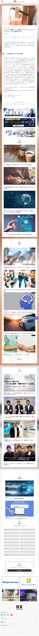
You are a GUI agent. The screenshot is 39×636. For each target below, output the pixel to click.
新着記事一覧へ (19, 359)
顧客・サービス (6, 33)
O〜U (5, 551)
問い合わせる (19, 570)
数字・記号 (6, 554)
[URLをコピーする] (31, 37)
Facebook (5, 615)
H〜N (22, 548)
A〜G (5, 548)
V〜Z (21, 551)
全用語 (6, 529)
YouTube (12, 615)
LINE (2, 615)
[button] (7, 37)
